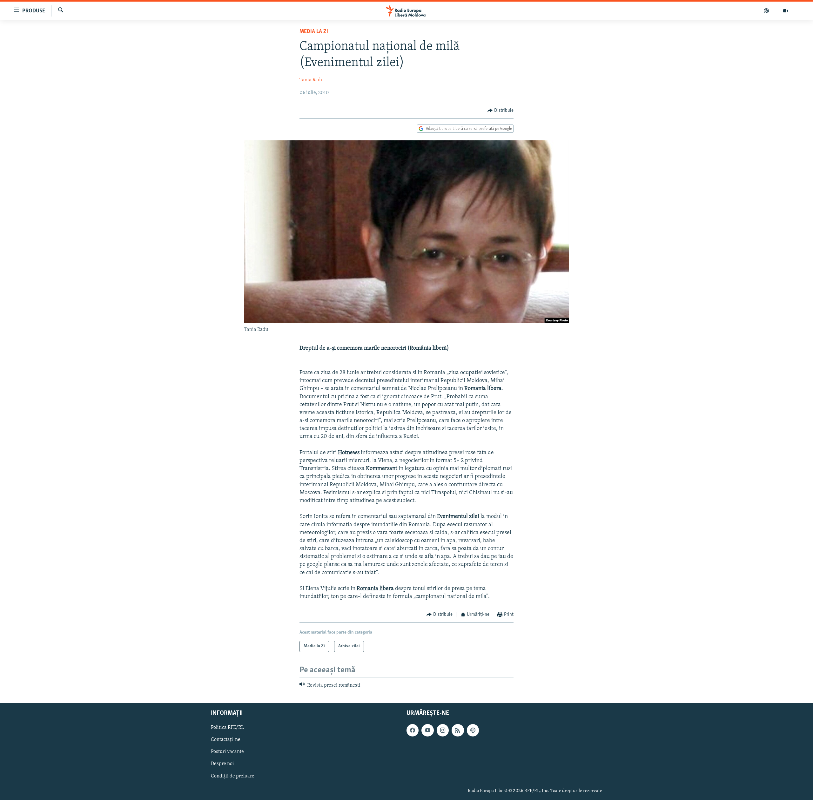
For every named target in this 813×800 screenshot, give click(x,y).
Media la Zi (313, 32)
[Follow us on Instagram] (443, 730)
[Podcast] (766, 10)
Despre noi (222, 764)
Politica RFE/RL (227, 727)
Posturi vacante (227, 752)
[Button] (500, 110)
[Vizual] (785, 10)
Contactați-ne (225, 740)
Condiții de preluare (232, 776)
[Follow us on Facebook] (412, 730)
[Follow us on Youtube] (427, 730)
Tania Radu (311, 80)
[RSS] (458, 730)
